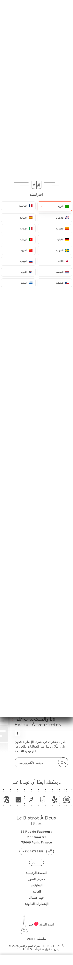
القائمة (36, 891)
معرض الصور (36, 879)
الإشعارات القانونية (36, 904)
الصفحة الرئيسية (36, 873)
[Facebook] (17, 733)
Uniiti (31, 938)
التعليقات (36, 885)
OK (63, 762)
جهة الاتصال (36, 897)
